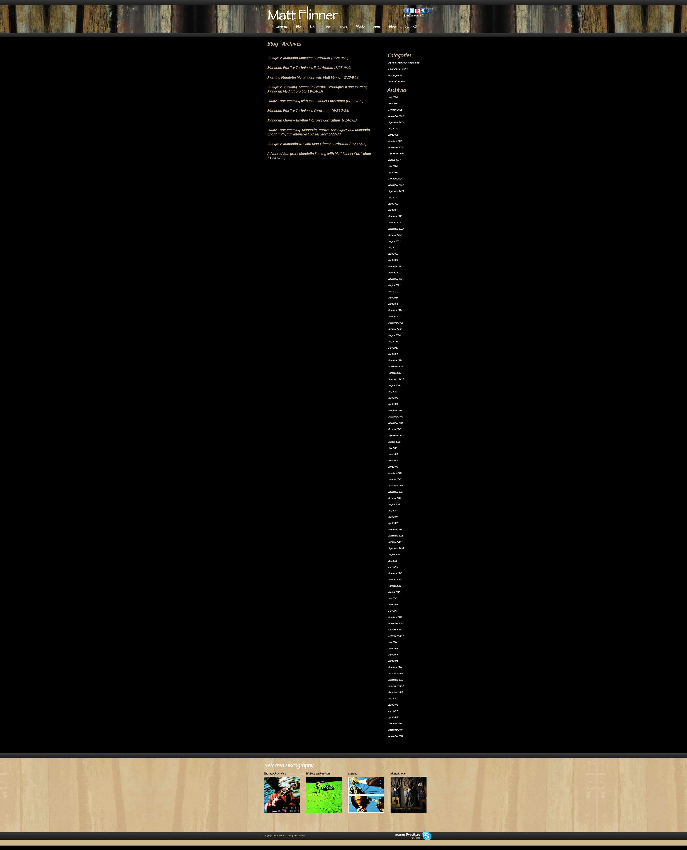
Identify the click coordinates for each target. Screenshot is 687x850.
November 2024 (396, 147)
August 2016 (394, 554)
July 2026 (393, 97)
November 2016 (395, 536)
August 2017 (394, 504)
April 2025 (393, 135)
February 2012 (395, 723)
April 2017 (393, 523)
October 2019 (394, 373)
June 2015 (393, 604)
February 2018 (395, 473)
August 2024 (394, 160)
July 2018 (392, 448)
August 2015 (394, 592)
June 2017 (393, 517)
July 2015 (392, 598)
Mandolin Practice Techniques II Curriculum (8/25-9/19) (309, 68)
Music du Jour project (398, 69)
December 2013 (395, 673)
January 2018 (394, 479)
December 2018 (395, 417)
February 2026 (395, 110)
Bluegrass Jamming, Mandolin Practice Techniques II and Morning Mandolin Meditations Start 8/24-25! (317, 89)
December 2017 (395, 485)
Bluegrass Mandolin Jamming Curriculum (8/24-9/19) (308, 58)
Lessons (281, 26)
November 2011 (395, 736)
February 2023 (395, 216)
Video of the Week (397, 81)
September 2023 (396, 191)
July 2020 (393, 341)
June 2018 (393, 454)
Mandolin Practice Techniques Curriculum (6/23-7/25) (308, 111)
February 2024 (395, 179)
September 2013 (396, 686)
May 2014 (393, 655)
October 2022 (394, 235)
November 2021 (395, 279)
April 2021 (393, 304)
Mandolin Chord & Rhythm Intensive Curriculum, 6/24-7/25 (312, 120)
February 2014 (395, 667)
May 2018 (393, 460)
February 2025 (395, 141)
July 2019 (392, 391)
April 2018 (393, 467)
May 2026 (393, 103)
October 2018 (394, 429)
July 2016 (392, 561)
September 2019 (396, 379)
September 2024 (396, 153)
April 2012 (393, 717)
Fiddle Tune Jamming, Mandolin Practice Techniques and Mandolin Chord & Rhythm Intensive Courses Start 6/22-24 (318, 132)
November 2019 (395, 366)
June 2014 (393, 648)
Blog (392, 26)
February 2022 (395, 266)
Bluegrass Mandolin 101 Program (404, 63)
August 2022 (394, 241)
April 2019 (393, 404)
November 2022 (396, 229)
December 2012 (395, 692)
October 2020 (394, 329)
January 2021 (394, 316)
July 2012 (392, 698)
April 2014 (393, 661)
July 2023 (393, 197)
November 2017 (395, 492)
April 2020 (393, 354)
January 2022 (394, 272)
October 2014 (394, 629)
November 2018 (395, 423)
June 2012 (393, 705)
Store (343, 26)
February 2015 (395, 617)
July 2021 (392, 291)
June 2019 (393, 398)
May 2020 (393, 348)
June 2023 (393, 204)
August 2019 (394, 385)
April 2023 (393, 210)
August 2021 (394, 285)
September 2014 (396, 636)
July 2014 (392, 642)
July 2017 (392, 510)
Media (360, 26)
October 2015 (394, 586)
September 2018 (396, 435)
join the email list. (415, 15)
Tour (327, 26)
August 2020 (394, 335)
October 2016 (394, 542)
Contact (410, 26)
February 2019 (395, 410)
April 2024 (393, 172)
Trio (312, 26)
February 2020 (395, 360)
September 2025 (396, 122)
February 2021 (395, 310)
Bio (298, 26)
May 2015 (393, 611)
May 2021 (393, 298)
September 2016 (396, 548)
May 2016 (393, 567)
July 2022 (393, 247)
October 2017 (394, 498)
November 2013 (395, 680)
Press (376, 26)
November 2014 (395, 623)
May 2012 (393, 711)
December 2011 (395, 730)
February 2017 (395, 529)
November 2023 (396, 185)
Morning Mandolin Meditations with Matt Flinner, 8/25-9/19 (312, 77)
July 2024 (393, 166)
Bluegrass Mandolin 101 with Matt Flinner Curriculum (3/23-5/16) (317, 144)
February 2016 (395, 573)
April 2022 (393, 260)
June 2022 (393, 254)
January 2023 (394, 222)
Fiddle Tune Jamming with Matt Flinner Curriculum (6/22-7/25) (315, 101)
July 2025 (393, 128)
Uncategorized (395, 75)
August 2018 (394, 442)
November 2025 (396, 116)
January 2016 (394, 579)
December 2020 (395, 323)
